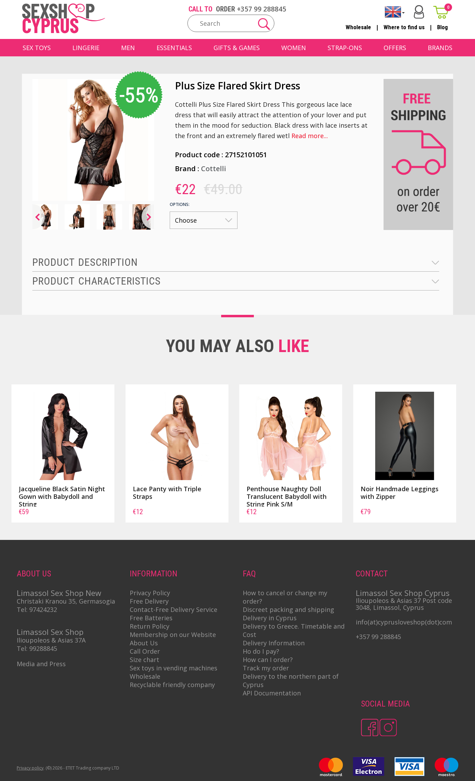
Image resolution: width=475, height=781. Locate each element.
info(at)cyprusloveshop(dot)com (404, 622)
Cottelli (213, 168)
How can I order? (268, 659)
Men (128, 47)
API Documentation (272, 693)
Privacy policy (30, 768)
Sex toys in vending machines (173, 668)
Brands (440, 47)
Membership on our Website (173, 634)
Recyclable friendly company (172, 684)
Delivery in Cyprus (270, 618)
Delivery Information (274, 643)
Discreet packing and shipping (288, 609)
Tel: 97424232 (37, 609)
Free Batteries (151, 618)
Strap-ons (345, 47)
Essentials (174, 47)
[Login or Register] (419, 12)
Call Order (145, 651)
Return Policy (149, 626)
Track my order (266, 668)
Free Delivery (149, 601)
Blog (442, 27)
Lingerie (85, 47)
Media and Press (41, 664)
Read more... (309, 136)
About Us (144, 643)
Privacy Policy (150, 593)
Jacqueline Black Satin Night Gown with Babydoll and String (62, 496)
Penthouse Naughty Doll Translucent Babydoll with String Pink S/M (287, 496)
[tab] (235, 262)
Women (293, 47)
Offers (395, 47)
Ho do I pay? (261, 651)
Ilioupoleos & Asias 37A (51, 640)
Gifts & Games (237, 47)
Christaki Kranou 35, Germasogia (66, 601)
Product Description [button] (85, 262)
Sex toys (37, 47)
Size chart (144, 659)
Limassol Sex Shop (50, 632)
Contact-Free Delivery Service (173, 609)
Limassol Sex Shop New (59, 593)
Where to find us (404, 27)
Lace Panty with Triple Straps (167, 493)
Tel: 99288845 (37, 648)
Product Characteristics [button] (96, 281)
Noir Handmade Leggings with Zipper (399, 493)
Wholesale (358, 27)
